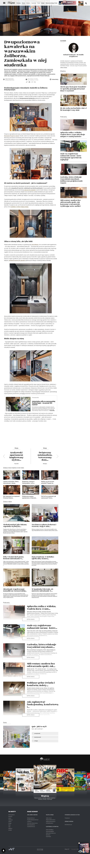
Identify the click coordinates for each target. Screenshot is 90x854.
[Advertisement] (30, 432)
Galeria (9, 821)
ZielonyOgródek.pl (31, 824)
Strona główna (11, 814)
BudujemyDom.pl (30, 818)
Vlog (9, 826)
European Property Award (11, 136)
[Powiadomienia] (3, 850)
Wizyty (23, 3)
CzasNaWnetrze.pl (31, 826)
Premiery (19, 3)
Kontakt (10, 830)
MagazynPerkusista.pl (50, 821)
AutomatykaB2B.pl (50, 831)
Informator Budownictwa (32, 823)
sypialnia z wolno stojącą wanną (19, 206)
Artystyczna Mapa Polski (51, 3)
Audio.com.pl (48, 818)
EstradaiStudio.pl (49, 823)
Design (42, 3)
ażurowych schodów (30, 190)
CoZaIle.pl (29, 821)
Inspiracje (10, 819)
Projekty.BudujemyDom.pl (32, 819)
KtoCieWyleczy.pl (68, 824)
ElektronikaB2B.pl (49, 829)
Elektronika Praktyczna (51, 833)
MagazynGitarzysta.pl (50, 819)
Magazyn (10, 828)
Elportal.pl (48, 834)
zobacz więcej (63, 67)
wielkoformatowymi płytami (17, 260)
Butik (9, 825)
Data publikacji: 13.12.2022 (33, 78)
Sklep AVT (67, 849)
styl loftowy (35, 244)
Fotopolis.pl (67, 818)
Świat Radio (48, 836)
